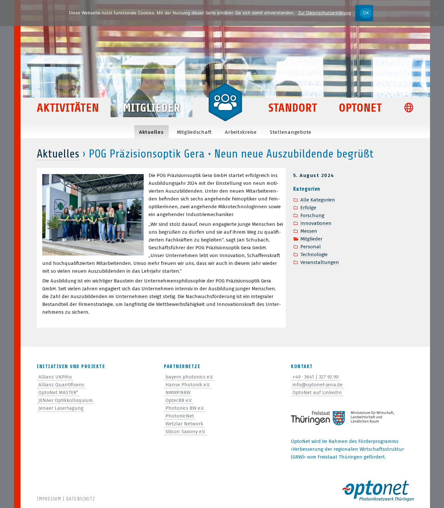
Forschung (312, 215)
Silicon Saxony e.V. (185, 431)
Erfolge (308, 208)
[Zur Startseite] (225, 101)
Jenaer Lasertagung (61, 408)
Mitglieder (151, 108)
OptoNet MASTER (58, 392)
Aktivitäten (68, 108)
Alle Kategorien (317, 200)
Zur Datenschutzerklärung (324, 12)
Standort (292, 108)
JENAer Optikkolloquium (65, 400)
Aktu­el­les (151, 132)
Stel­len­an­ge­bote (290, 132)
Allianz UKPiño (55, 377)
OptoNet (360, 108)
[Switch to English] (411, 108)
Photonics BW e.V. (184, 408)
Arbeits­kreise (241, 132)
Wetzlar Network (184, 424)
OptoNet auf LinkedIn (317, 392)
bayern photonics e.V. (189, 377)
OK (366, 12)
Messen (308, 231)
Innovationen (316, 223)
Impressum (49, 499)
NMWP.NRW (177, 392)
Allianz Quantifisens (61, 385)
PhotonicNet (179, 416)
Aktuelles (58, 153)
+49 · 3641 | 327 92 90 (316, 377)
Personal (310, 247)
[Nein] (436, 13)
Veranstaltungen (319, 262)
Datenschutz (80, 499)
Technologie (314, 254)
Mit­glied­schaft (194, 132)
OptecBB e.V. (178, 400)
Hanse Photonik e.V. (187, 385)
